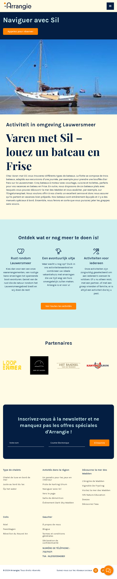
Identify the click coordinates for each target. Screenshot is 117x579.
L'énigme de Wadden (93, 481)
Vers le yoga (49, 493)
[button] (110, 6)
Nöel (5, 524)
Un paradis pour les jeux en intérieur (57, 478)
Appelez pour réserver (20, 31)
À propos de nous (52, 524)
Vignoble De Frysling (93, 486)
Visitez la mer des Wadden (96, 490)
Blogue (46, 529)
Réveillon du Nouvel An (15, 534)
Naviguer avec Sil (52, 489)
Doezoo (86, 499)
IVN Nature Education (93, 495)
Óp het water (10, 489)
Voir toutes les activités (58, 306)
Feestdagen (9, 529)
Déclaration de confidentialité (50, 541)
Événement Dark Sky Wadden (58, 503)
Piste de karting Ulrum (55, 484)
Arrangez (15, 570)
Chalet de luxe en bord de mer (16, 478)
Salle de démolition (53, 498)
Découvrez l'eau (90, 504)
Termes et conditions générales (54, 535)
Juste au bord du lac (14, 484)
